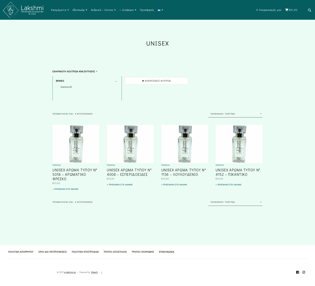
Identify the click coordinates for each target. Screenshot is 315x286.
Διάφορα (128, 9)
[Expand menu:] (162, 10)
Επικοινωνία (166, 251)
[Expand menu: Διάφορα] (135, 10)
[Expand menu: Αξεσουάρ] (86, 10)
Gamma (56, 164)
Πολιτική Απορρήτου (20, 251)
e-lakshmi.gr (70, 272)
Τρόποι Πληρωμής (143, 251)
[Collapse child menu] (96, 71)
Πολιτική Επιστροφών (85, 251)
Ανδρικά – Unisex (102, 9)
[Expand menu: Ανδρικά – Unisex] (115, 10)
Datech (94, 272)
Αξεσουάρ (79, 9)
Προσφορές (147, 9)
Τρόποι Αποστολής (115, 251)
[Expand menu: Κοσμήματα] (68, 10)
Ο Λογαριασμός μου (268, 9)
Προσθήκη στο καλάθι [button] (66, 189)
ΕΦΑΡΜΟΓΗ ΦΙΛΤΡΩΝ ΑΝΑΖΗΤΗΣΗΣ (73, 71)
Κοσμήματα (58, 9)
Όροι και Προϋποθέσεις (52, 251)
